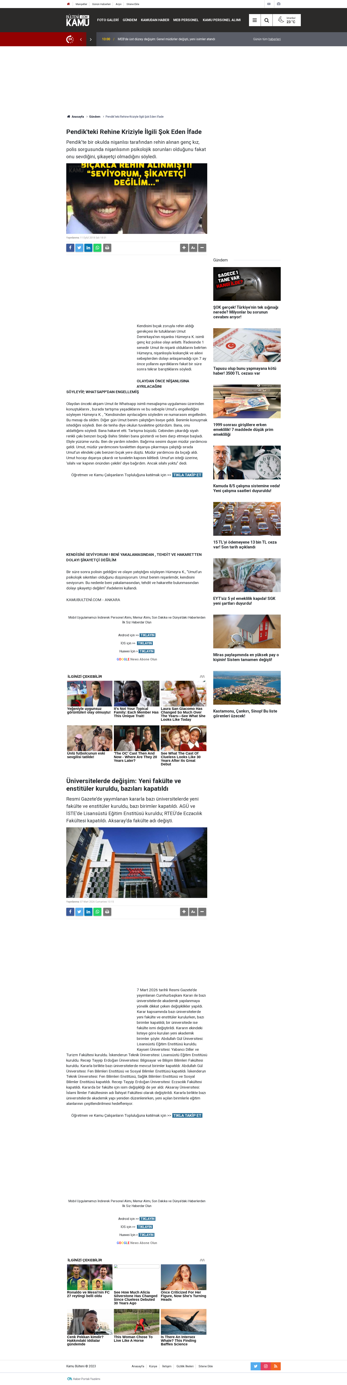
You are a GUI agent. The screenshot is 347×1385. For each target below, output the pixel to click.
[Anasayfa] (68, 4)
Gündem (130, 20)
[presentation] (81, 39)
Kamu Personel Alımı (222, 20)
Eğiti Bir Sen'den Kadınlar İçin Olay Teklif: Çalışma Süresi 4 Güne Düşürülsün (170, 39)
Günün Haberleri (101, 4)
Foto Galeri (108, 20)
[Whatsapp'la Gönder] (97, 248)
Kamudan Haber (155, 20)
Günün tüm (267, 39)
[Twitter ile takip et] (256, 1366)
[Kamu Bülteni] (77, 20)
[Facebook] (70, 248)
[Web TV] (269, 4)
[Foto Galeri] (278, 4)
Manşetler (81, 4)
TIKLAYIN (147, 635)
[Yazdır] (107, 248)
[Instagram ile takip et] (266, 1366)
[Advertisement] (173, 80)
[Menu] (254, 20)
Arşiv (118, 4)
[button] (184, 248)
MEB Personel (186, 20)
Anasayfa (138, 1366)
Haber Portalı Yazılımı (86, 1379)
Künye (153, 1366)
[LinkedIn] (88, 248)
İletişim (166, 1366)
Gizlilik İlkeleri (185, 1366)
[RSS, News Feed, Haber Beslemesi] (276, 1366)
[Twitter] (79, 248)
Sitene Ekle (133, 4)
